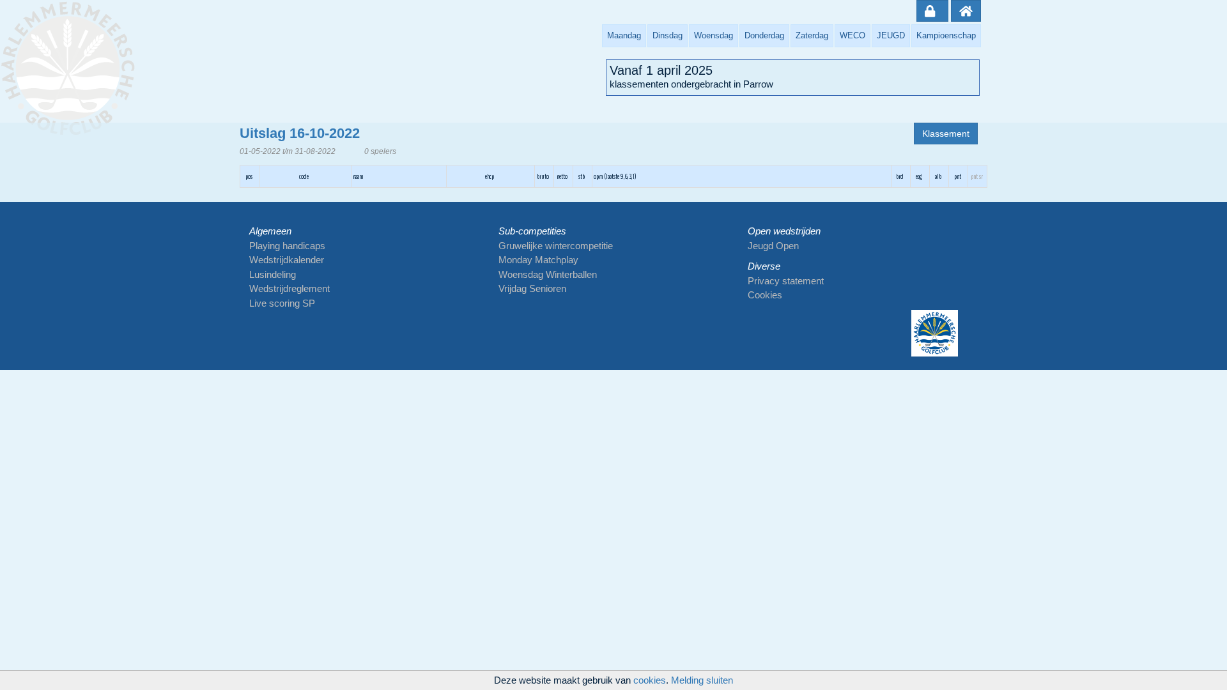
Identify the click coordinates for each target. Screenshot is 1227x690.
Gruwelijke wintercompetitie (555, 245)
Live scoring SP (282, 303)
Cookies (765, 294)
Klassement (945, 133)
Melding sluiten (702, 680)
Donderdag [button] (764, 35)
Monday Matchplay (538, 259)
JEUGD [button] (891, 35)
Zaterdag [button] (812, 35)
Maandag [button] (624, 35)
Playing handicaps (287, 245)
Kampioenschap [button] (946, 35)
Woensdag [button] (713, 35)
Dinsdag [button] (667, 35)
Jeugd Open (773, 245)
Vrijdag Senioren (532, 288)
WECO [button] (852, 35)
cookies (649, 680)
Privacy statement (786, 280)
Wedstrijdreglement (289, 288)
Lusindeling (272, 274)
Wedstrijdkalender (286, 259)
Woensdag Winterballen (547, 274)
